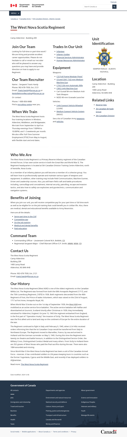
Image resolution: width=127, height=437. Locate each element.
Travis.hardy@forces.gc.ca (29, 90)
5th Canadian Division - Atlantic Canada (46, 19)
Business (14, 411)
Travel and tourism (17, 406)
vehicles (60, 121)
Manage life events (87, 415)
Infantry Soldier (63, 54)
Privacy (73, 432)
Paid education (20, 228)
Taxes (12, 424)
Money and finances (53, 424)
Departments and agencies (55, 390)
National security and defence (56, 402)
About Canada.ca (44, 432)
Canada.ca (14, 19)
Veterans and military (88, 406)
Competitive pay (21, 219)
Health (13, 420)
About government (88, 390)
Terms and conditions (60, 432)
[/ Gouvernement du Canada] (27, 6)
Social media (15, 432)
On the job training (22, 222)
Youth (83, 411)
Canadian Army (25, 19)
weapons (81, 118)
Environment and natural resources (58, 398)
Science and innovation (89, 398)
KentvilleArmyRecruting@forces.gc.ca (28, 93)
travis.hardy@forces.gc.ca (27, 276)
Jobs (12, 398)
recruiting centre (25, 104)
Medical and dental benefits (26, 225)
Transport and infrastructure (56, 415)
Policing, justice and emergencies (57, 411)
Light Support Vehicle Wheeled (70, 105)
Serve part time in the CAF (25, 216)
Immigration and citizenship (20, 402)
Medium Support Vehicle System (70, 111)
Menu (14, 13)
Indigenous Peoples (88, 402)
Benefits (13, 415)
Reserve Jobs (101, 105)
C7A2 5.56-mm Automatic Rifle (70, 85)
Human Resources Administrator (71, 60)
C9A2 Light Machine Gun (67, 88)
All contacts (15, 390)
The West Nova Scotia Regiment (34, 364)
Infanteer (61, 51)
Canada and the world (53, 420)
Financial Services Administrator (70, 57)
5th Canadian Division (105, 115)
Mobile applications (29, 432)
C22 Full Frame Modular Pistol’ (70, 76)
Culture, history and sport (55, 406)
